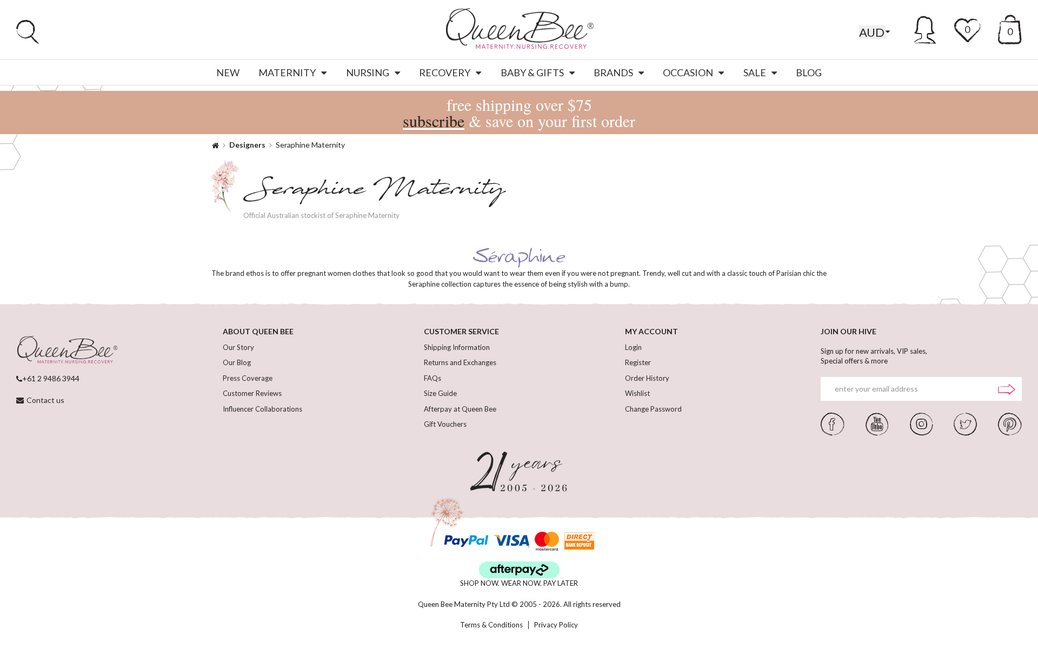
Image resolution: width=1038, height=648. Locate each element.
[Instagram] (921, 423)
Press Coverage (247, 378)
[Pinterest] (1010, 423)
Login (633, 347)
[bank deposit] (579, 541)
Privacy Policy (556, 625)
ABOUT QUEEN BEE (258, 331)
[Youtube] (877, 423)
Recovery (444, 72)
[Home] (215, 144)
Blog (809, 72)
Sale (754, 72)
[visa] (511, 541)
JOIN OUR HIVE (848, 331)
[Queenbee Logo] (67, 350)
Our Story (238, 347)
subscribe (433, 120)
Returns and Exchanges (460, 362)
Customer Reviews (252, 393)
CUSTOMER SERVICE (461, 331)
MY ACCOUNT (651, 331)
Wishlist (637, 393)
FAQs (432, 378)
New (227, 72)
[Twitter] (965, 423)
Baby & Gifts (532, 72)
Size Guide (440, 393)
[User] (925, 28)
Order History (647, 378)
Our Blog (237, 362)
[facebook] (832, 423)
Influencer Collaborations (262, 409)
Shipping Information (457, 347)
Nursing (367, 72)
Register (638, 362)
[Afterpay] (519, 569)
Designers (247, 144)
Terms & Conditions (491, 625)
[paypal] (466, 541)
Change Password (653, 409)
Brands (613, 72)
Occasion (688, 72)
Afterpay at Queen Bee (460, 409)
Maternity (287, 72)
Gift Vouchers (445, 424)
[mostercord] (547, 541)
